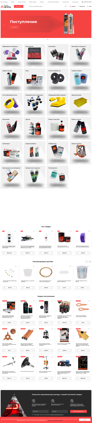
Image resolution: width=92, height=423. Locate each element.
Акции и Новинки (4, 1)
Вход (90, 6)
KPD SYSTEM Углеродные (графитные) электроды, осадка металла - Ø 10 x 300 (27, 344)
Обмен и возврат (32, 1)
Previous (3, 25)
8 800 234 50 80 (87, 1)
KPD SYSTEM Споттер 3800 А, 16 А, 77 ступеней (63, 344)
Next (88, 25)
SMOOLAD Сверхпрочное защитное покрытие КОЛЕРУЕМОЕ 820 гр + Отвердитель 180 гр (27, 317)
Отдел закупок (75, 1)
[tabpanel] (46, 24)
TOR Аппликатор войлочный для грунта (9, 281)
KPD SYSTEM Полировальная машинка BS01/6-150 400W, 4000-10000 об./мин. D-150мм (64, 373)
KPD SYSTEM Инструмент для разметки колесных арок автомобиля (9, 372)
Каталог (19, 6)
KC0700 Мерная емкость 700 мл (81, 281)
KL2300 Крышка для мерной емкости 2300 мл (64, 281)
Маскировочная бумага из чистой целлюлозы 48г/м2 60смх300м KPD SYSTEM (45, 247)
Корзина (73, 6)
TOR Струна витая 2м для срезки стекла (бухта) (45, 281)
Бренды (12, 1)
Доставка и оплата (22, 1)
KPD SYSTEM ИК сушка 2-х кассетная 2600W (45, 372)
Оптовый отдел (66, 1)
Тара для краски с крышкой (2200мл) (27, 281)
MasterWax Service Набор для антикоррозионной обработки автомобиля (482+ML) (64, 317)
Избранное (82, 6)
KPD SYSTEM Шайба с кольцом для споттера (81, 316)
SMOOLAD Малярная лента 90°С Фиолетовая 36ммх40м (82, 247)
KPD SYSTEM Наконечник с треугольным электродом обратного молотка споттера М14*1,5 (82, 345)
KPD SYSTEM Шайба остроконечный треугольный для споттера (9, 344)
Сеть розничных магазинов (53, 1)
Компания (42, 1)
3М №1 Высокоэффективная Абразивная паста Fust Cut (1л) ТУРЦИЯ (8, 247)
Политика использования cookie (55, 420)
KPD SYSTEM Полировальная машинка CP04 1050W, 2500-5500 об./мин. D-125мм (83, 372)
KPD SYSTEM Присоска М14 (27, 371)
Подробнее (15, 29)
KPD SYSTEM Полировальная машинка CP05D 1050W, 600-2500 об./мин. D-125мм (27, 247)
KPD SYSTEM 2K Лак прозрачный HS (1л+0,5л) (63, 247)
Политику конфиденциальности (56, 414)
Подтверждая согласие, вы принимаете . (49, 414)
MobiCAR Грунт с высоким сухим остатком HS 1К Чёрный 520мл (45, 316)
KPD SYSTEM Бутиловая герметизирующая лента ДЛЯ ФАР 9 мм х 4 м (8, 316)
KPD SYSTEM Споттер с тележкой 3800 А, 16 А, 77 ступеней (45, 344)
